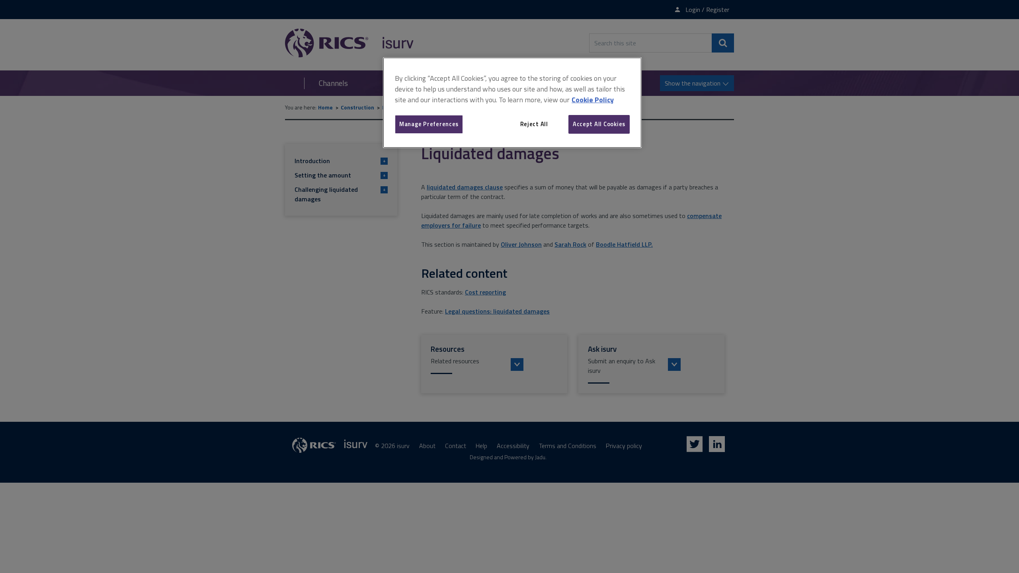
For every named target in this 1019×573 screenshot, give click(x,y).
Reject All (534, 124)
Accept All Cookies (599, 124)
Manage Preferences (429, 124)
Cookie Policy (593, 99)
